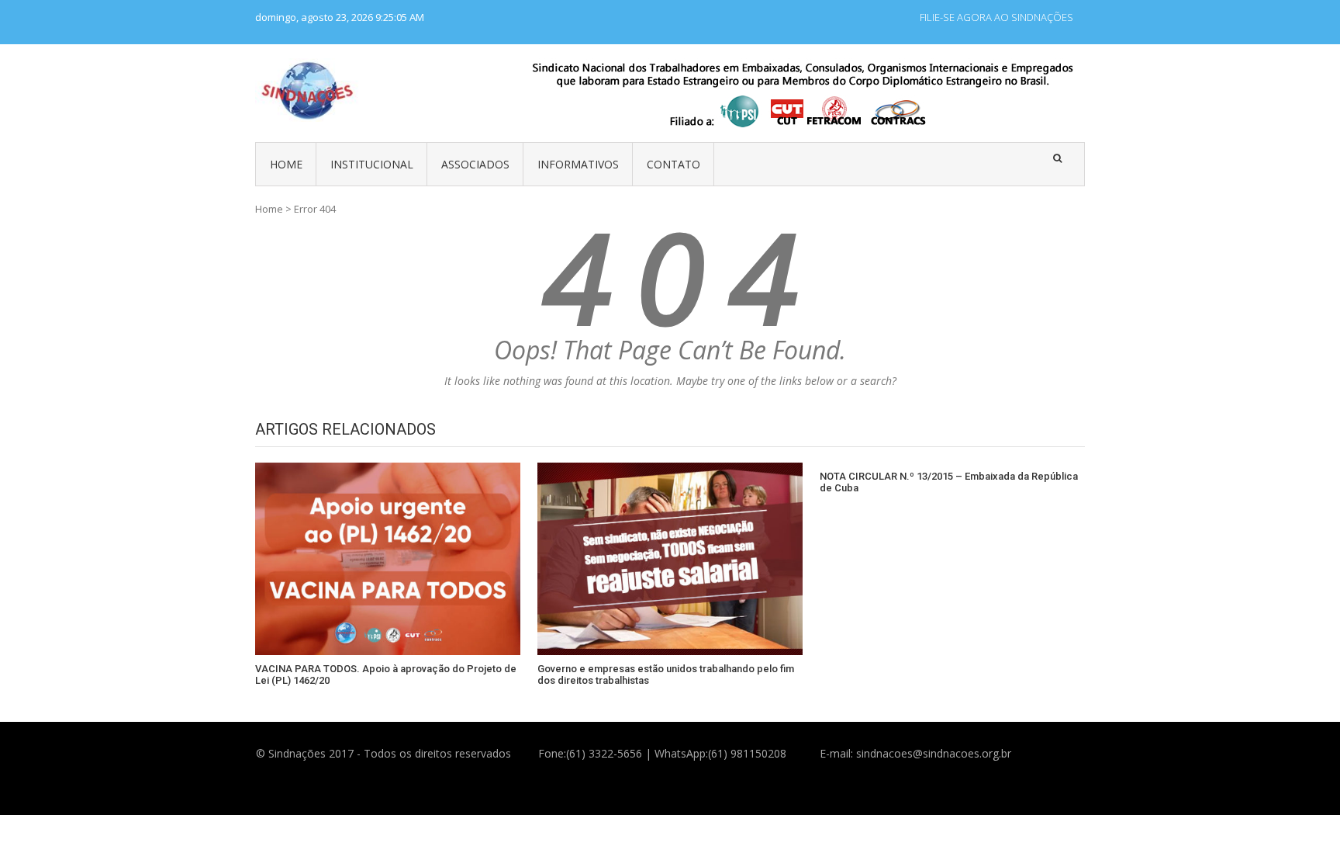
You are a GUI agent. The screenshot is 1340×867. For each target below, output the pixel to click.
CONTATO (673, 164)
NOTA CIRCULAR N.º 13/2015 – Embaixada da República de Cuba (949, 482)
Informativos (578, 164)
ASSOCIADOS (475, 164)
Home (269, 209)
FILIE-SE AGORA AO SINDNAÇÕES (996, 17)
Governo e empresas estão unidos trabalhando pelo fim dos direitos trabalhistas (665, 675)
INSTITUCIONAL (371, 164)
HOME (286, 164)
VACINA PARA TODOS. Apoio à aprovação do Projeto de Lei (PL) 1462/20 (385, 675)
